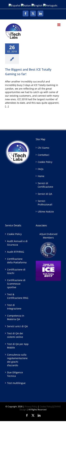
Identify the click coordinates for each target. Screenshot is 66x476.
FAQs (40, 169)
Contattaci (43, 154)
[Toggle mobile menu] (59, 25)
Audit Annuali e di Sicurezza (17, 243)
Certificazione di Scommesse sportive (16, 284)
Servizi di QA (45, 193)
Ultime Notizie (46, 211)
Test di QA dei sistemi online (15, 335)
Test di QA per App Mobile (18, 345)
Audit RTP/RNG (15, 251)
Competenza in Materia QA (15, 317)
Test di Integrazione (14, 306)
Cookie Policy (45, 162)
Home (41, 176)
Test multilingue (16, 383)
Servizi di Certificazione (45, 185)
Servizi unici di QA (17, 326)
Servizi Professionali (45, 202)
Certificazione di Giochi (16, 271)
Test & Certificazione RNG (17, 296)
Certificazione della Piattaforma (17, 260)
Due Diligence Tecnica (15, 374)
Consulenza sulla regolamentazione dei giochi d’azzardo (17, 360)
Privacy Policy (31, 406)
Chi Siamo (43, 147)
